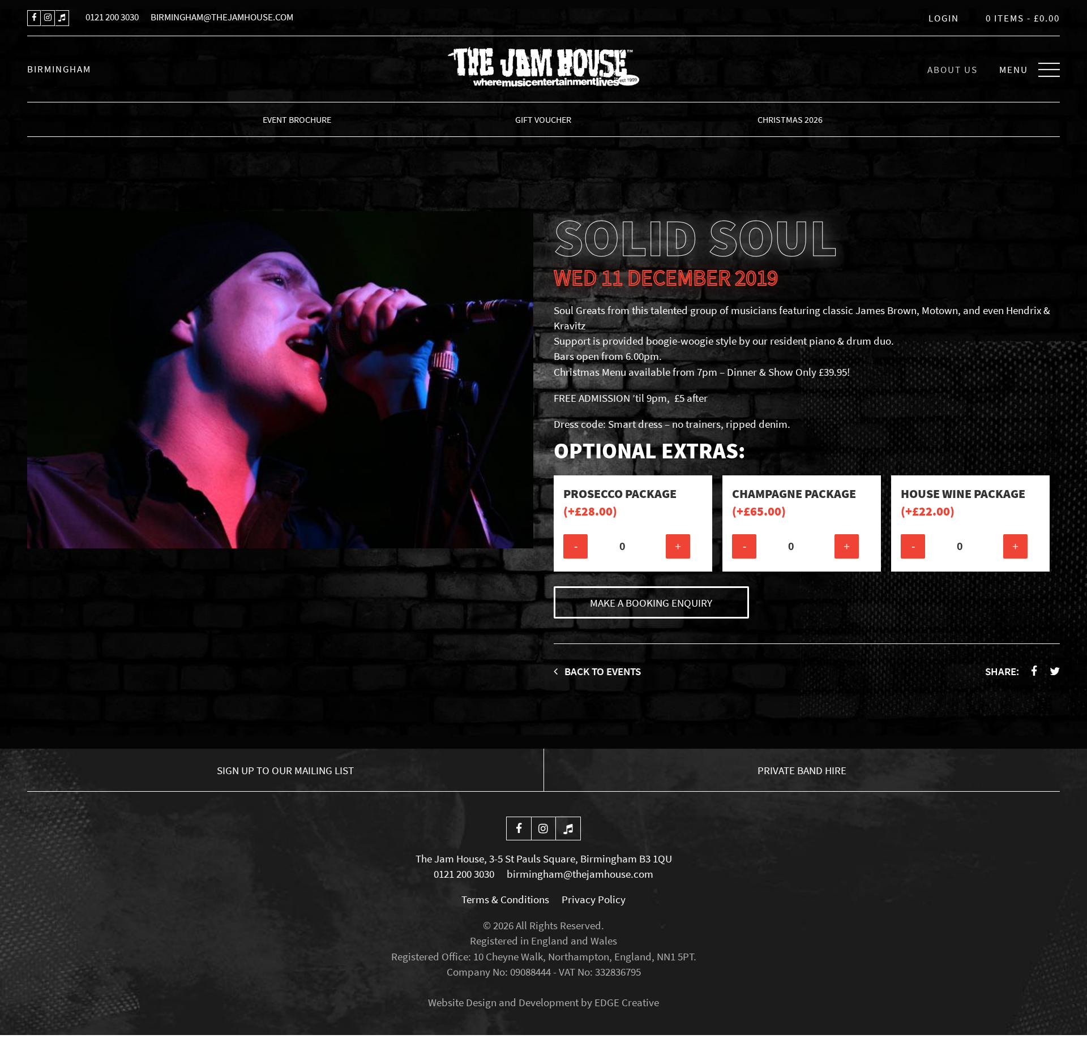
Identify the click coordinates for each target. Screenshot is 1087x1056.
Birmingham (59, 69)
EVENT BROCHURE (297, 119)
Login (943, 18)
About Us (952, 69)
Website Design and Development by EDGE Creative (543, 1002)
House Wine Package (963, 502)
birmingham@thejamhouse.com (222, 17)
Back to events (601, 671)
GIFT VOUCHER (543, 119)
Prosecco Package (620, 502)
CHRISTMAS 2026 (790, 119)
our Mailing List (285, 770)
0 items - (1023, 18)
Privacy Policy (594, 899)
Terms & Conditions (505, 899)
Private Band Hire (802, 770)
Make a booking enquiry (651, 602)
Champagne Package (794, 502)
